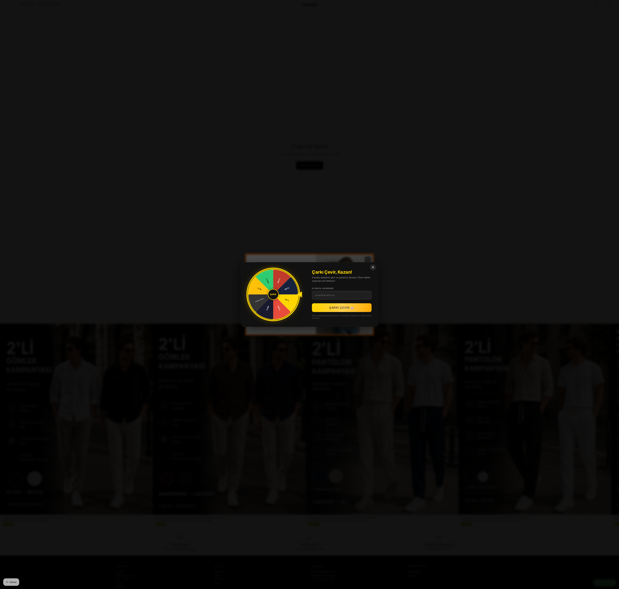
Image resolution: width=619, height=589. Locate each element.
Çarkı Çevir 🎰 (341, 307)
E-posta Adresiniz (323, 288)
